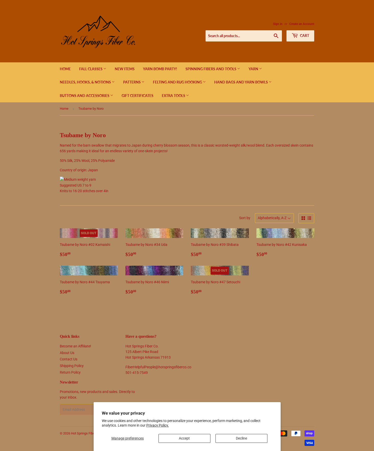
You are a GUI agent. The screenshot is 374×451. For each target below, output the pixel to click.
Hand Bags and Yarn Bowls (241, 82)
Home (65, 69)
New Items (125, 69)
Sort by (244, 218)
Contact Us (68, 359)
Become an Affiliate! (75, 346)
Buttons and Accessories (85, 95)
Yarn (254, 69)
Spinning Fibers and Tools (211, 69)
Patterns (132, 82)
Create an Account (301, 24)
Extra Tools (174, 95)
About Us (67, 353)
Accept (184, 438)
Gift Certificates (137, 95)
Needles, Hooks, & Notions (86, 82)
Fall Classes (91, 69)
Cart (304, 35)
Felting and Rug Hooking (178, 82)
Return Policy (70, 372)
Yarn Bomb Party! (160, 69)
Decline (241, 438)
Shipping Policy (72, 366)
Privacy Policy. (157, 425)
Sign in (277, 24)
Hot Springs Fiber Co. (86, 433)
